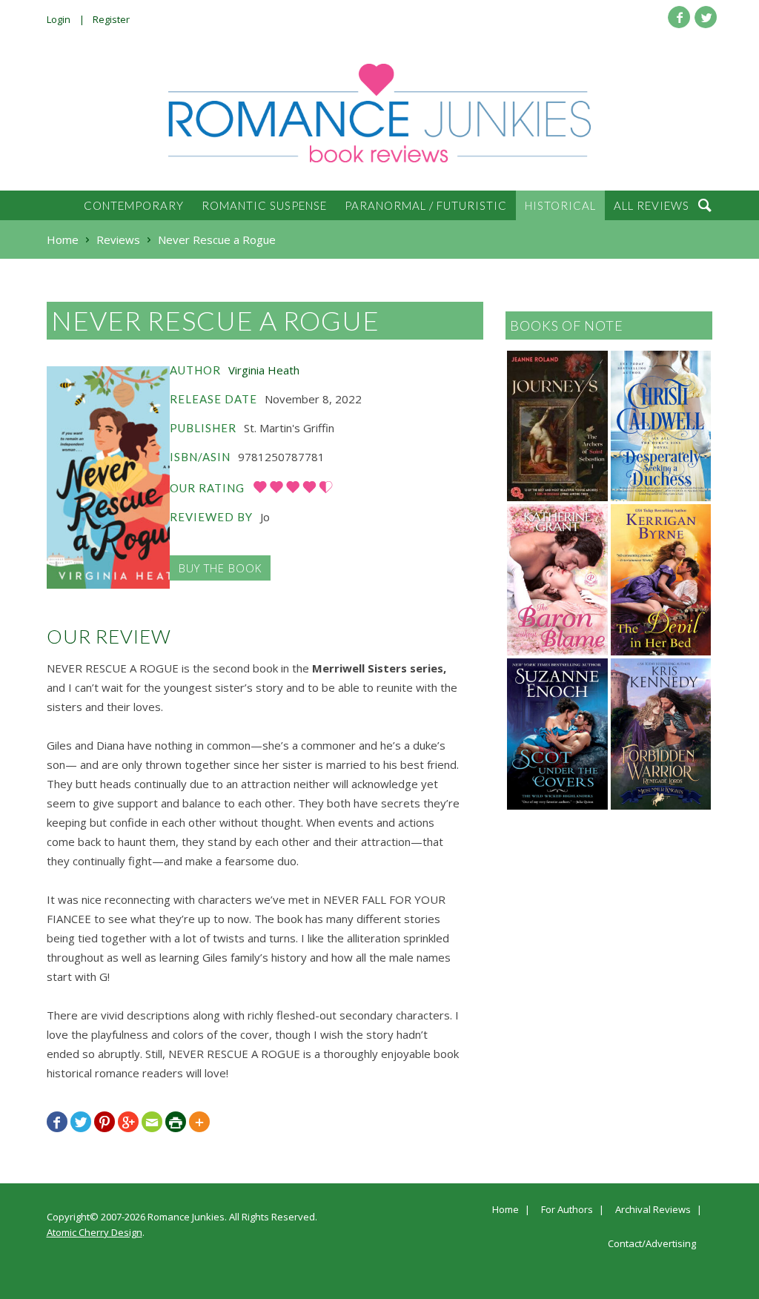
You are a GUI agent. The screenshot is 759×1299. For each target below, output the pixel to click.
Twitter (706, 17)
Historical (560, 205)
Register (111, 19)
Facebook (679, 17)
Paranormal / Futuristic (426, 205)
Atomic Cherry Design (94, 1232)
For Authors (567, 1210)
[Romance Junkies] (379, 113)
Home (505, 1210)
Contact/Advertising (652, 1244)
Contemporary (134, 205)
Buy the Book (220, 568)
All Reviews (651, 205)
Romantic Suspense (264, 205)
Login (58, 19)
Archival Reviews (653, 1210)
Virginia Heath (263, 370)
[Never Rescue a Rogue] (108, 477)
